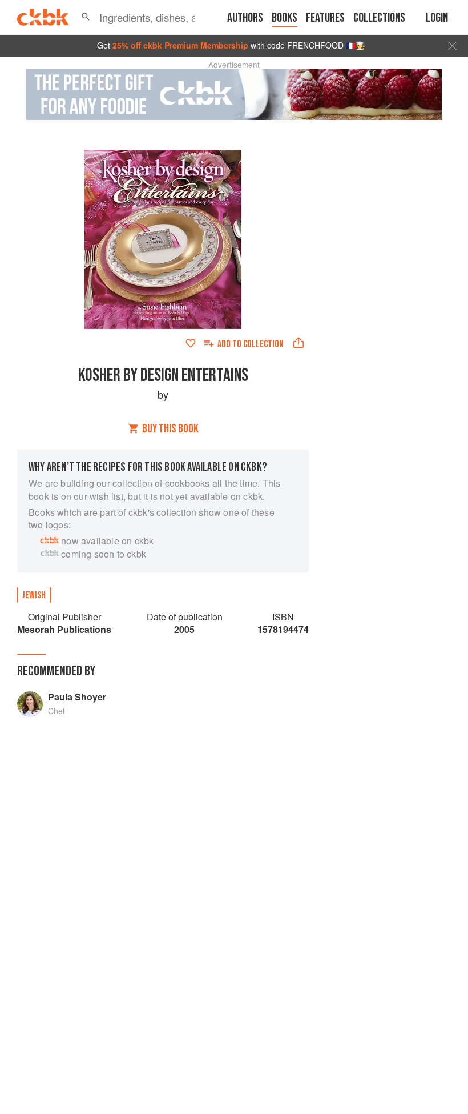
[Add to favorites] (190, 343)
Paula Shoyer (77, 696)
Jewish (34, 595)
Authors (245, 18)
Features (325, 18)
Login (437, 18)
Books (284, 18)
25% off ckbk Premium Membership (180, 45)
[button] (85, 17)
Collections (379, 18)
